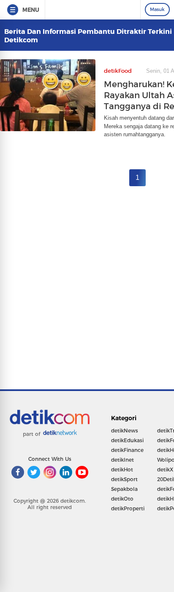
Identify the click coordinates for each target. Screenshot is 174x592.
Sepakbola (124, 489)
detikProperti (127, 508)
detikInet (122, 460)
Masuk (157, 9)
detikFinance (127, 450)
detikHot (122, 469)
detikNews (124, 430)
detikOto (122, 499)
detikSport (124, 479)
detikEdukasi (127, 440)
